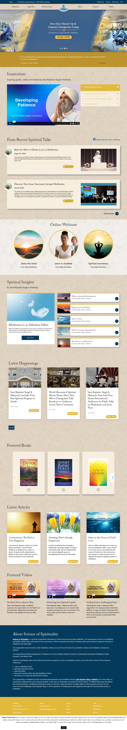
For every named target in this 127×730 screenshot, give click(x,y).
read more (30, 337)
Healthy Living (47, 7)
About (80, 7)
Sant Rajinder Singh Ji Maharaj (26, 2)
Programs (96, 7)
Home (11, 2)
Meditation (15, 7)
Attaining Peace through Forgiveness (61, 539)
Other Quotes (102, 63)
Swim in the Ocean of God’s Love (102, 539)
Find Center (115, 2)
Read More (69, 167)
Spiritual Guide (97, 706)
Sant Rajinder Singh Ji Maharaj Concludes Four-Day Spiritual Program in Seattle (23, 397)
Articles (68, 709)
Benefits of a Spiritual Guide (20, 709)
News (67, 706)
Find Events (100, 2)
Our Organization (44, 706)
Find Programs (97, 709)
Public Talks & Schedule (43, 2)
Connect (95, 712)
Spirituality (31, 7)
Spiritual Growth (17, 706)
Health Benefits (17, 712)
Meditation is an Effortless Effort (28, 325)
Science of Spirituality (20, 639)
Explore (111, 7)
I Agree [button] (63, 727)
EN (122, 2)
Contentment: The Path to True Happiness (21, 539)
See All (11, 428)
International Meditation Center (48, 709)
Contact (108, 2)
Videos (68, 712)
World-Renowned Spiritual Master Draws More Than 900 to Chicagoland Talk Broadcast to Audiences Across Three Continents (62, 399)
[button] (111, 477)
